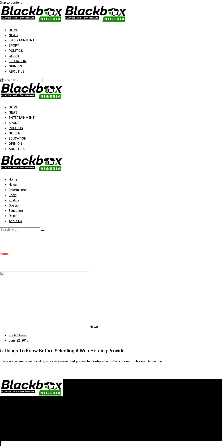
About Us (16, 71)
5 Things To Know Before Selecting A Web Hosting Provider (63, 350)
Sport (14, 45)
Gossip (14, 56)
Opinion (15, 66)
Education (17, 61)
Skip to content (11, 3)
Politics (16, 51)
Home (13, 30)
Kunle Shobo (18, 335)
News (13, 35)
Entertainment (21, 40)
